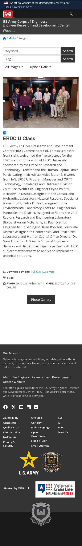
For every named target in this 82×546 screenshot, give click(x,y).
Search (68, 51)
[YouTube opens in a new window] (21, 407)
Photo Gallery (41, 299)
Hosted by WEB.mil (16, 488)
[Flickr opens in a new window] (36, 407)
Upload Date (39, 67)
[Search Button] (70, 14)
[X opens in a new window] (13, 407)
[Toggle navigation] (76, 14)
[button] (18, 7)
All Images (13, 67)
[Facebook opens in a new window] (5, 407)
